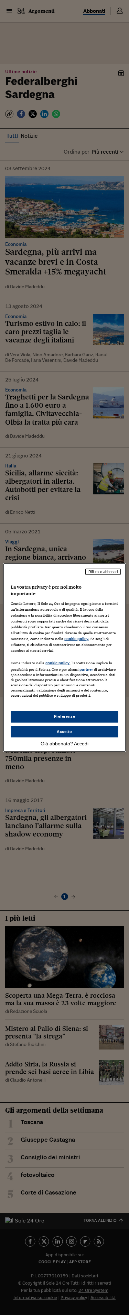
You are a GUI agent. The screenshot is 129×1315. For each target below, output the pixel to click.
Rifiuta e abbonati (103, 572)
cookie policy (76, 639)
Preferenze (64, 716)
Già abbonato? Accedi (64, 743)
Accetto (64, 731)
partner (86, 669)
